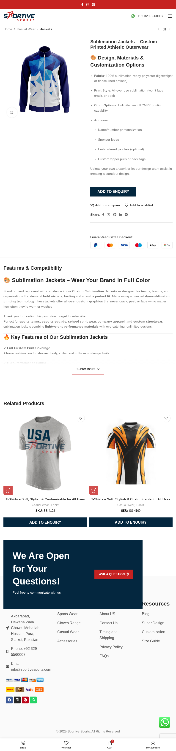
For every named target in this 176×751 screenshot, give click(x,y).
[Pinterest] (25, 700)
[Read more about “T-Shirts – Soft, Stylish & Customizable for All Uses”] (8, 490)
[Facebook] (9, 700)
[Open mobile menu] (170, 16)
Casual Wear (26, 29)
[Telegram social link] (126, 215)
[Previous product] (159, 29)
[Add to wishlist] (81, 418)
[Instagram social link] (88, 5)
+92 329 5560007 (150, 16)
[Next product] (170, 29)
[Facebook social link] (82, 5)
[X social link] (109, 215)
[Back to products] (164, 29)
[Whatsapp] (33, 700)
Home (7, 29)
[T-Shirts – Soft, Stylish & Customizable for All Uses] (45, 453)
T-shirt (54, 505)
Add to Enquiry (113, 192)
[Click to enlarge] (12, 112)
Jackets (46, 29)
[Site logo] (19, 16)
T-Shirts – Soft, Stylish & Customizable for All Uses (45, 499)
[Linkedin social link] (120, 215)
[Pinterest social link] (93, 5)
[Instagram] (17, 700)
